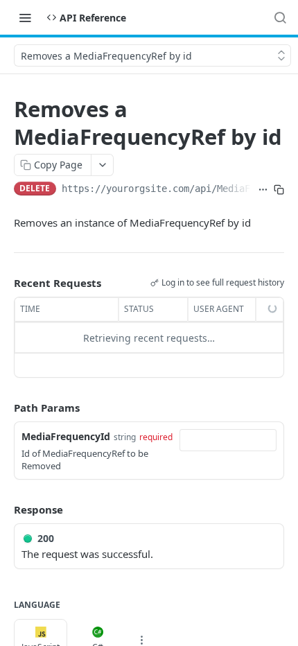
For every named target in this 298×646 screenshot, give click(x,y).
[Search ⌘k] (280, 17)
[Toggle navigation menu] (25, 17)
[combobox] (228, 440)
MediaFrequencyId (65, 436)
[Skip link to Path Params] (4, 408)
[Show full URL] (263, 190)
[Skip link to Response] (4, 510)
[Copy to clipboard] (279, 190)
